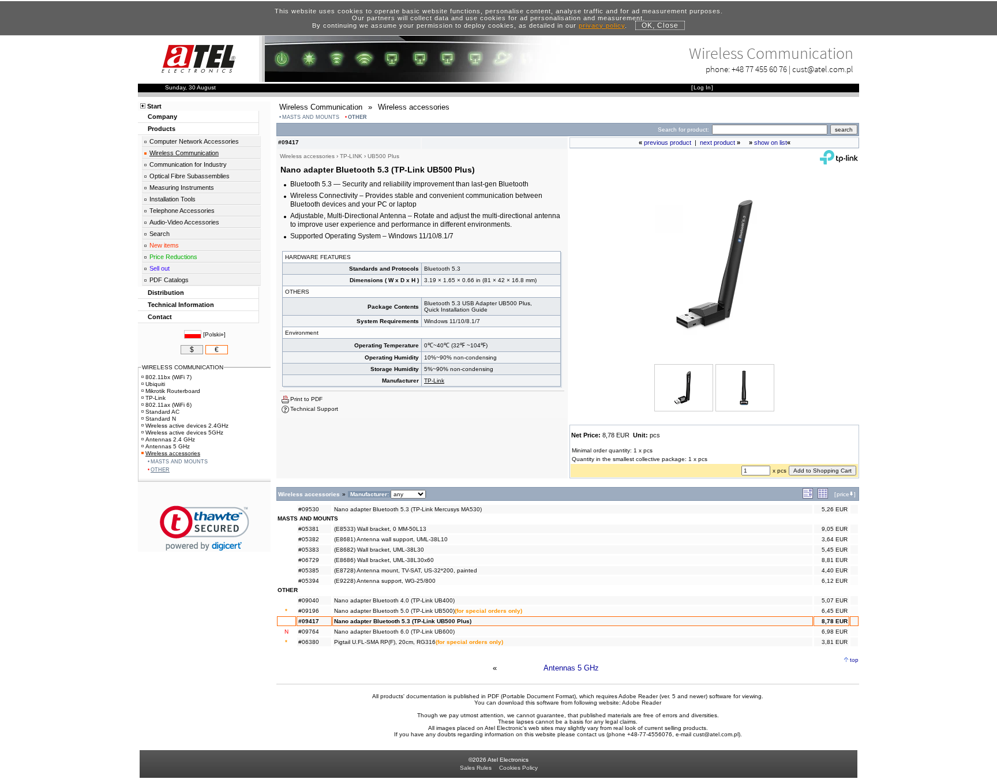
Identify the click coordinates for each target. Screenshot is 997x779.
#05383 (308, 549)
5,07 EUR (835, 600)
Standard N (160, 418)
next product (717, 142)
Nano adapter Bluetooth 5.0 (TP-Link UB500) (394, 611)
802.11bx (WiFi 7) (168, 377)
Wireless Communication (184, 152)
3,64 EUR (835, 539)
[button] (204, 528)
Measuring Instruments (181, 187)
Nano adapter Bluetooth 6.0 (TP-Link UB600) (394, 631)
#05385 (308, 570)
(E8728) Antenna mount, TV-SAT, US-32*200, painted (405, 570)
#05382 (308, 539)
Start (154, 106)
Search (159, 233)
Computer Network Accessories (194, 141)
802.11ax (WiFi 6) (168, 405)
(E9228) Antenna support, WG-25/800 (385, 581)
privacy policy (602, 25)
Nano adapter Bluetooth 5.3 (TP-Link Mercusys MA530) (408, 509)
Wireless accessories (172, 453)
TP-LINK (351, 156)
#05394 (308, 581)
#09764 (308, 631)
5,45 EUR (835, 549)
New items (164, 245)
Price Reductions (173, 256)
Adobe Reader (641, 702)
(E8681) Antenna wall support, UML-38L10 (391, 539)
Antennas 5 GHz (571, 668)
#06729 (308, 560)
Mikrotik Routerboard (172, 391)
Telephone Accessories (182, 210)
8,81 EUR (835, 560)
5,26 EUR (835, 509)
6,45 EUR (835, 611)
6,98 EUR (835, 631)
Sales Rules (476, 768)
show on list (770, 142)
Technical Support (314, 409)
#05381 (308, 529)
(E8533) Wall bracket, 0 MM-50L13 (380, 529)
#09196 (308, 611)
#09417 (308, 621)
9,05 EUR (835, 529)
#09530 (308, 509)
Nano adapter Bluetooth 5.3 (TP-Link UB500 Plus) (402, 621)
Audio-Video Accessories (184, 222)
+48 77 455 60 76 (759, 68)
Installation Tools (172, 199)
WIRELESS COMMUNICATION (182, 367)
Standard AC (162, 412)
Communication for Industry (188, 164)
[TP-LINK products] (839, 162)
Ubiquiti (155, 384)
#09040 (308, 600)
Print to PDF (306, 399)
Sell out (159, 268)
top (854, 660)
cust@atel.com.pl (822, 68)
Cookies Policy (518, 768)
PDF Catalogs (169, 279)
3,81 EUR (835, 642)
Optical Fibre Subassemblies (189, 176)
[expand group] (807, 496)
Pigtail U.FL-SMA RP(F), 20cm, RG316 (385, 642)
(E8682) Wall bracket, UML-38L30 (379, 549)
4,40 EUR (835, 570)
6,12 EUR (835, 581)
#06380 (308, 642)
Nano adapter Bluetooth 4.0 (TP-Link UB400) (394, 600)
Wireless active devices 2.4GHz (186, 425)
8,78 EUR (835, 621)
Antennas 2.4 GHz (170, 439)
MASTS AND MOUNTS (310, 117)
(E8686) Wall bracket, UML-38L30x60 (384, 560)
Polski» (214, 334)
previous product (667, 142)
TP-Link (434, 380)
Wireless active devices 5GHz (184, 432)
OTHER (357, 117)
